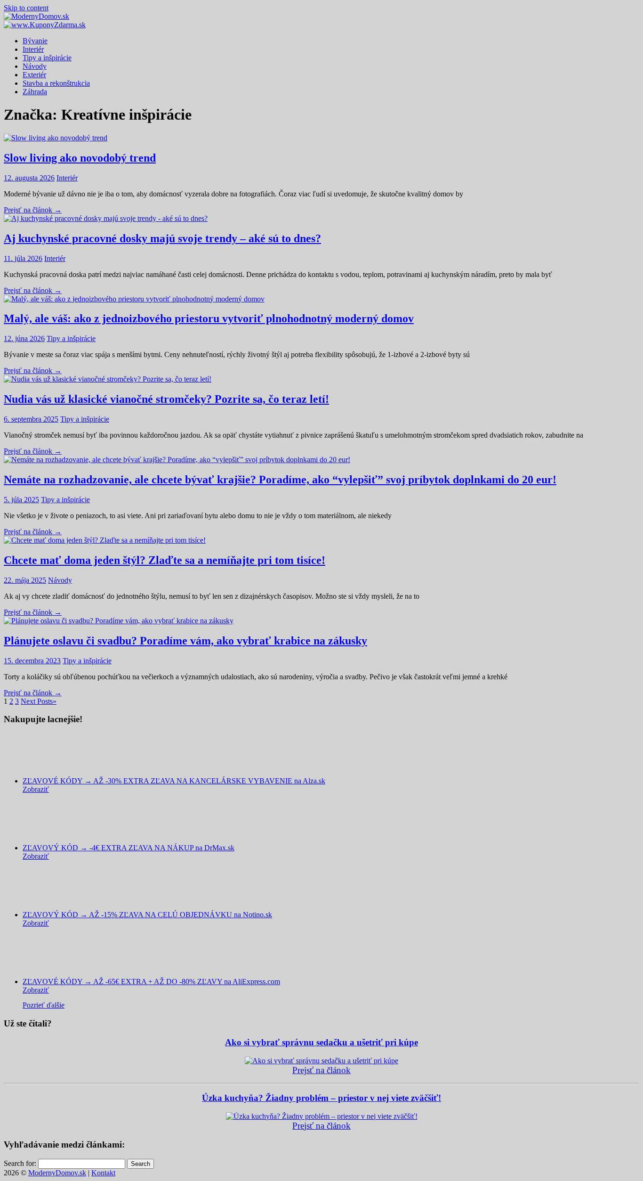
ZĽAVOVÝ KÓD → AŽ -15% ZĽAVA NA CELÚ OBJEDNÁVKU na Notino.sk (147, 915)
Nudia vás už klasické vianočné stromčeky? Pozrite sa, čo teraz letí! (166, 399)
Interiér (33, 49)
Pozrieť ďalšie (43, 1005)
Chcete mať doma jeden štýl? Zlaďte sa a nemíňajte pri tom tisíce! (164, 560)
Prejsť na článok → (33, 210)
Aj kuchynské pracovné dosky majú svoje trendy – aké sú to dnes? (162, 238)
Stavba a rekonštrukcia (56, 83)
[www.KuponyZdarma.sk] (45, 25)
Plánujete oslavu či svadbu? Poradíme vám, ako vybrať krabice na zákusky (185, 641)
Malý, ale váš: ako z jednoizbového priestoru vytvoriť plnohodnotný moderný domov (209, 318)
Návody (35, 66)
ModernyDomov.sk (57, 1173)
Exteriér (34, 75)
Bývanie (35, 41)
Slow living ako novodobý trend (80, 158)
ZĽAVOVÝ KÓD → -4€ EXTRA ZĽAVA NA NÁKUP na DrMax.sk (128, 848)
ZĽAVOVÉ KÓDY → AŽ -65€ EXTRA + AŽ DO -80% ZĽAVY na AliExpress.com (151, 981)
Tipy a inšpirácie (47, 58)
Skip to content (26, 8)
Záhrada (35, 92)
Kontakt (103, 1173)
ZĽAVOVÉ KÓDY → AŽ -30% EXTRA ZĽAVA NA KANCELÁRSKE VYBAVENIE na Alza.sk (174, 781)
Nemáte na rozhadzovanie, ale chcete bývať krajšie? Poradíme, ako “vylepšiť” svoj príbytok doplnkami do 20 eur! (280, 479)
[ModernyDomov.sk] (36, 16)
